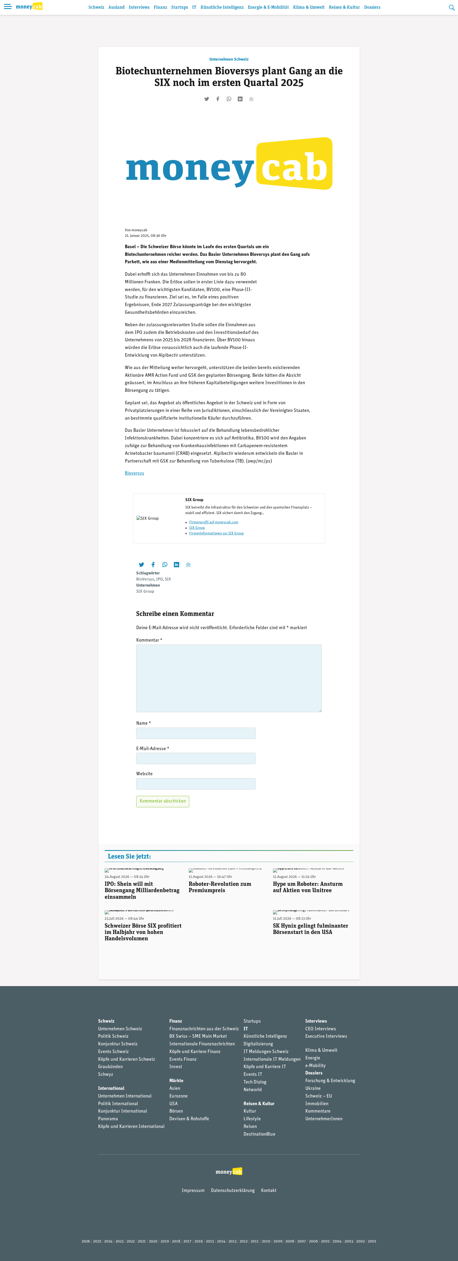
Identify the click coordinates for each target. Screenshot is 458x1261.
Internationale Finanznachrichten (202, 1044)
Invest (175, 1067)
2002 (360, 1242)
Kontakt (268, 1191)
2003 (349, 1242)
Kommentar (149, 640)
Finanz (160, 7)
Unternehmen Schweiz (229, 59)
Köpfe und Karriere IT (265, 1067)
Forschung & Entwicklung (330, 1081)
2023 (120, 1242)
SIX (168, 579)
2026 (86, 1242)
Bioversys (134, 473)
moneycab (139, 230)
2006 (313, 1242)
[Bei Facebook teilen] (218, 99)
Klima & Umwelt (309, 7)
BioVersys (145, 579)
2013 (232, 1242)
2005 (325, 1242)
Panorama (108, 1119)
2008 (289, 1242)
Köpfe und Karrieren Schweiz (126, 1059)
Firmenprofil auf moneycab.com (213, 522)
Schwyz (105, 1074)
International (111, 1088)
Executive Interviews (326, 1036)
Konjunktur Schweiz (118, 1044)
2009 (278, 1242)
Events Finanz (183, 1059)
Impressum (193, 1191)
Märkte (176, 1081)
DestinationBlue (259, 1134)
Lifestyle (252, 1119)
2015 (210, 1242)
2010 (266, 1242)
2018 (176, 1242)
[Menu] (8, 7)
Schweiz (96, 7)
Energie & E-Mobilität (268, 7)
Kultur (250, 1111)
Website (144, 774)
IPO (159, 579)
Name (143, 723)
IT (194, 7)
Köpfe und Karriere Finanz (195, 1052)
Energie (312, 1058)
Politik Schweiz (113, 1036)
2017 (187, 1242)
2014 (221, 1242)
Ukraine (313, 1088)
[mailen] (251, 99)
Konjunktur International (122, 1111)
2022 (131, 1242)
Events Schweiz (113, 1052)
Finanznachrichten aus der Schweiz (204, 1029)
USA (173, 1104)
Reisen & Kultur (344, 7)
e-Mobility (315, 1066)
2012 (244, 1242)
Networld (253, 1090)
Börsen (176, 1111)
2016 (199, 1242)
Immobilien (316, 1104)
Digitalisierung (258, 1044)
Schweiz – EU (318, 1096)
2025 (97, 1242)
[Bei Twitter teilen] (207, 99)
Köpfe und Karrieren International (131, 1126)
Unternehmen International (125, 1096)
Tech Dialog (255, 1082)
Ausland (116, 7)
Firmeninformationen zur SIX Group (216, 534)
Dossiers (372, 7)
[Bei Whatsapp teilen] (229, 99)
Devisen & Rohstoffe (189, 1119)
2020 (153, 1242)
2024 (108, 1242)
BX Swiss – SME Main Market (198, 1036)
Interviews (139, 7)
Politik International (118, 1104)
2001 (372, 1242)
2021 (142, 1242)
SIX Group (197, 528)
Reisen (250, 1126)
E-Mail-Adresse (152, 749)
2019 (165, 1242)
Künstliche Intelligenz (222, 7)
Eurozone (178, 1096)
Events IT (253, 1074)
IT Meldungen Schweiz (266, 1052)
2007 (301, 1242)
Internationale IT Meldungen (272, 1059)
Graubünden (110, 1067)
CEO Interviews (320, 1029)
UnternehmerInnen (323, 1119)
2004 (337, 1242)
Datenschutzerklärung (233, 1191)
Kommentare (318, 1111)
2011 (255, 1242)
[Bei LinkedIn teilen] (240, 99)
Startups (179, 7)
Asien (174, 1088)
